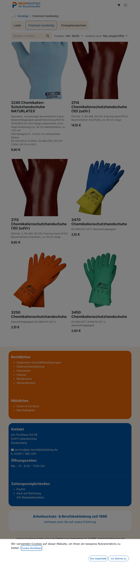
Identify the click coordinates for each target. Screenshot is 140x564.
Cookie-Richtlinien (31, 548)
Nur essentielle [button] (98, 558)
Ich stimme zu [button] (118, 558)
